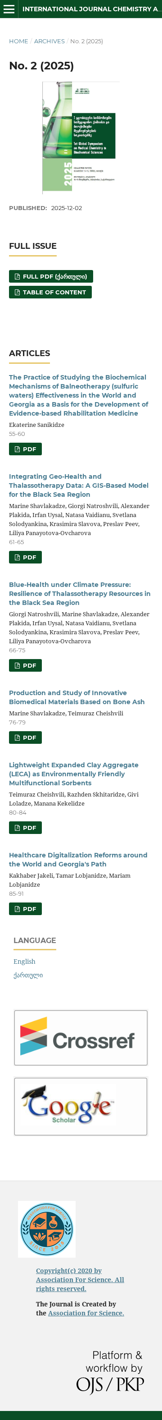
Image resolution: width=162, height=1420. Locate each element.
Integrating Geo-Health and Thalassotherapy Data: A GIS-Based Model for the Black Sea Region (78, 485)
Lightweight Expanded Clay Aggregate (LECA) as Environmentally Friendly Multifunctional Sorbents (74, 774)
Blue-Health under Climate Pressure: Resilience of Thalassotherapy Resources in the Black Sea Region (80, 594)
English (25, 961)
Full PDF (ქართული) (54, 276)
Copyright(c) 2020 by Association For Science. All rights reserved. (80, 1279)
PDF (28, 449)
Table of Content (53, 292)
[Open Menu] (9, 9)
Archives (49, 41)
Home (18, 41)
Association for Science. (86, 1313)
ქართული (28, 975)
